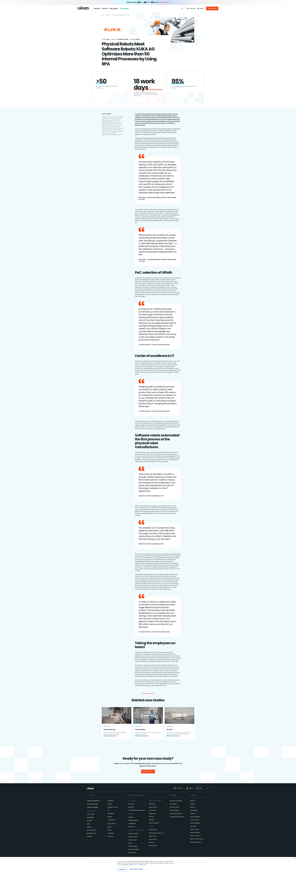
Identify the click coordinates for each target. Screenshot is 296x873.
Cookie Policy (142, 864)
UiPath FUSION (152, 830)
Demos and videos (154, 823)
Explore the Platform (93, 801)
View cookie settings (136, 869)
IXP (108, 810)
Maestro (110, 816)
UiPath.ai (192, 804)
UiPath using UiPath (195, 823)
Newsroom (193, 813)
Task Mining (111, 833)
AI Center (89, 820)
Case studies (152, 810)
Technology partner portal (177, 816)
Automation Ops (91, 833)
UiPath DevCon (153, 839)
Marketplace (111, 813)
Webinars (151, 816)
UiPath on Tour (153, 836)
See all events (152, 845)
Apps (88, 824)
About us (192, 801)
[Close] (294, 858)
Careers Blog (193, 810)
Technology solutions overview (136, 810)
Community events (133, 849)
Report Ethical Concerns (196, 839)
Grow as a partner (174, 810)
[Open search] (182, 8)
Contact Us (180, 788)
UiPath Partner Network (176, 801)
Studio (109, 830)
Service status (132, 852)
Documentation (132, 840)
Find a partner (173, 804)
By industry (131, 804)
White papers (152, 813)
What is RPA (131, 826)
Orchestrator (111, 820)
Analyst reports (153, 807)
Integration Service (113, 807)
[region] (148, 865)
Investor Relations (195, 816)
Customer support (92, 807)
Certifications (132, 823)
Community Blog (132, 846)
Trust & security (194, 820)
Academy (131, 817)
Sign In (191, 788)
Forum (130, 843)
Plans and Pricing (92, 804)
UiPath (152, 842)
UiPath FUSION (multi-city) (156, 833)
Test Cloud (110, 836)
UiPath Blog (152, 804)
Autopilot (89, 836)
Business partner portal (176, 813)
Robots (109, 827)
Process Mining (112, 823)
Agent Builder (90, 817)
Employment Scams (195, 842)
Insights (110, 804)
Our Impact (193, 826)
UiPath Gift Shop (194, 829)
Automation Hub (91, 830)
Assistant (89, 827)
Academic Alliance (133, 820)
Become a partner (174, 807)
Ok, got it (122, 869)
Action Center (91, 814)
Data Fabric (111, 801)
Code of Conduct (195, 836)
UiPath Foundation (195, 832)
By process (131, 807)
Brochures (151, 820)
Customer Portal (132, 837)
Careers (192, 807)
